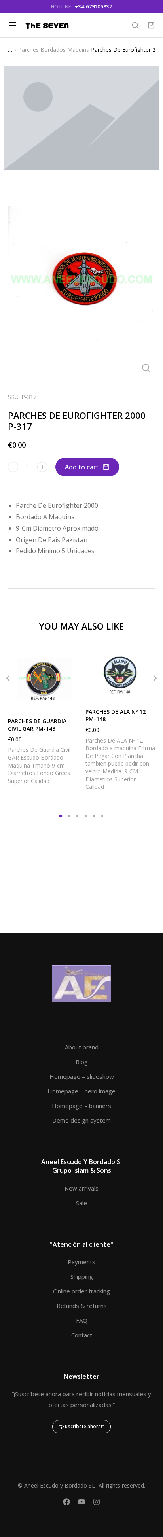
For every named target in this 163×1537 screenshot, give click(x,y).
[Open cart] (151, 25)
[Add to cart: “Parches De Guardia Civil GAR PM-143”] (70, 701)
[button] (8, 678)
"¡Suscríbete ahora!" (81, 1426)
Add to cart (82, 467)
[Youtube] (81, 1501)
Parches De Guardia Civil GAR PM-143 (37, 725)
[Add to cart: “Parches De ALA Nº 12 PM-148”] (147, 692)
